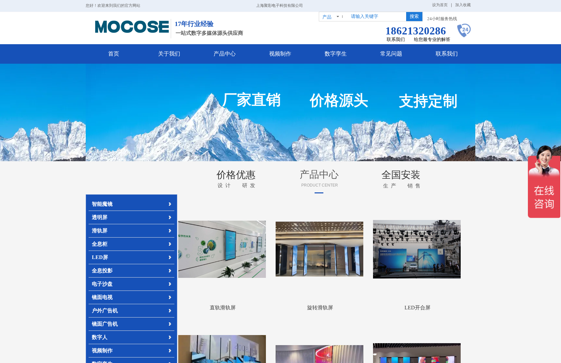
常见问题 (391, 54)
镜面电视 (102, 297)
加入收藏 (463, 5)
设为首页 (440, 5)
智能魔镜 (102, 204)
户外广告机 (105, 310)
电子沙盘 (102, 284)
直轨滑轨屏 (223, 307)
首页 (113, 54)
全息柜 (99, 244)
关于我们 (169, 54)
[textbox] (376, 16)
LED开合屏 (417, 307)
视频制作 (280, 54)
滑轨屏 (99, 230)
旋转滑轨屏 (320, 307)
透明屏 (99, 217)
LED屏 (100, 257)
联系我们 (447, 54)
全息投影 (102, 270)
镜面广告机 (105, 324)
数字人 (99, 337)
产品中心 (225, 54)
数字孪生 (336, 54)
